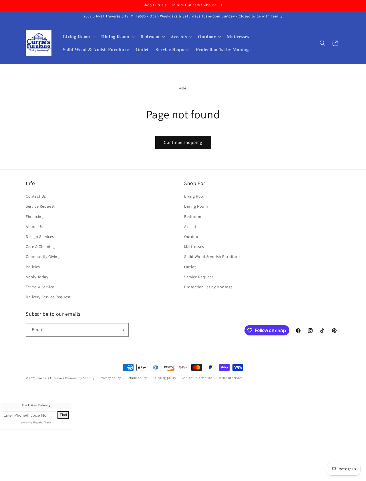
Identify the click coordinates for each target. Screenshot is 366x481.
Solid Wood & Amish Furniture (212, 256)
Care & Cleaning (40, 246)
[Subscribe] (122, 330)
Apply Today (37, 276)
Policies (33, 266)
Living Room (195, 196)
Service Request (40, 206)
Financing (34, 216)
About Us (34, 226)
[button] (78, 36)
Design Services (40, 236)
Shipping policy (164, 378)
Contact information (197, 378)
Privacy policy (110, 378)
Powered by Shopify (79, 378)
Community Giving (43, 256)
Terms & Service (40, 286)
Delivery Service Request (48, 296)
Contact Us (36, 196)
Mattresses (194, 246)
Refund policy (137, 378)
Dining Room (196, 206)
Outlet (190, 266)
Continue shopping (183, 142)
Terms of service (230, 378)
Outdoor (192, 236)
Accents (191, 226)
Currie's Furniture (50, 378)
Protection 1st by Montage (208, 286)
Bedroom (192, 216)
